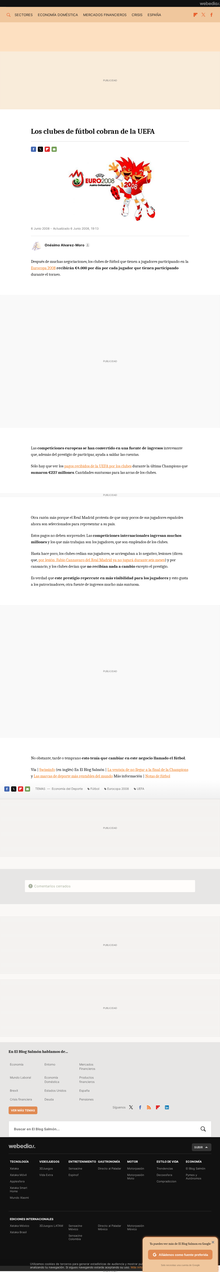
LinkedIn (166, 1106)
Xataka (14, 1168)
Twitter (203, 14)
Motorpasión (135, 1168)
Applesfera (17, 1181)
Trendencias (165, 1168)
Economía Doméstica (51, 1080)
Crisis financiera (21, 1099)
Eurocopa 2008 (43, 268)
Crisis (137, 15)
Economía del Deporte (67, 788)
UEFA (140, 788)
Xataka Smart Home (18, 1189)
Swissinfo (47, 769)
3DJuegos (46, 1168)
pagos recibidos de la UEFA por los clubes (97, 466)
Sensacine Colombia (75, 1237)
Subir (198, 1147)
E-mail (54, 149)
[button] (66, 245)
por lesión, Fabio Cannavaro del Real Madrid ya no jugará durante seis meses (101, 560)
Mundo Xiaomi (19, 1197)
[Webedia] (210, 3)
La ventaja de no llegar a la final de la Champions (147, 769)
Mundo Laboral (20, 1077)
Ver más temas (23, 1110)
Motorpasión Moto (135, 1176)
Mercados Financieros (87, 1066)
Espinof (74, 1175)
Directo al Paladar (109, 1168)
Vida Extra (46, 1175)
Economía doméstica (58, 15)
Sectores (24, 15)
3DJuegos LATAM (51, 1225)
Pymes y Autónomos (193, 1176)
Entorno (49, 1064)
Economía (16, 1064)
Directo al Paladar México (109, 1227)
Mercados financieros (105, 15)
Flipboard (195, 14)
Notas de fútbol (157, 776)
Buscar (203, 1129)
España (154, 15)
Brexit (14, 1090)
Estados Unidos (55, 1090)
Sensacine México (75, 1227)
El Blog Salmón (195, 1168)
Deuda (49, 1099)
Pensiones (86, 1099)
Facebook (211, 14)
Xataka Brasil (18, 1232)
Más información (142, 1267)
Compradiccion (166, 1181)
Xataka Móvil (18, 1175)
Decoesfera (164, 1175)
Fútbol (94, 788)
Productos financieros (87, 1080)
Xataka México (19, 1225)
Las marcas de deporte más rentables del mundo (73, 776)
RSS (148, 1106)
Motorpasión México (135, 1227)
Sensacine (75, 1168)
